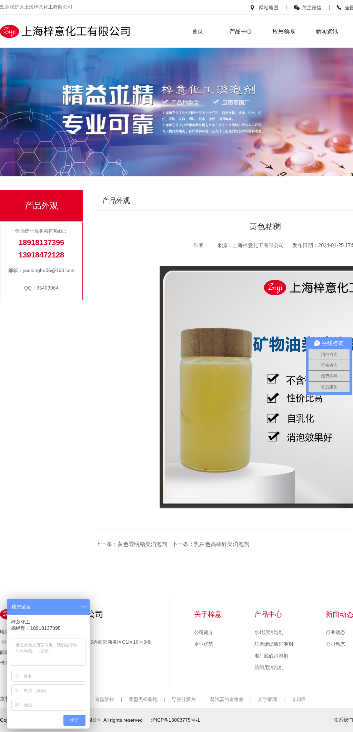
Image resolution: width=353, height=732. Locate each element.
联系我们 (343, 720)
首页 (197, 31)
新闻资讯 (327, 31)
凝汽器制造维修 (227, 699)
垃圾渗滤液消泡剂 (273, 644)
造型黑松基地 (143, 699)
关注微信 (311, 7)
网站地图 (268, 7)
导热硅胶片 (184, 699)
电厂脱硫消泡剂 (271, 655)
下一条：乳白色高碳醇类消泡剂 (210, 544)
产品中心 (241, 31)
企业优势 (203, 644)
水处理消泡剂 (268, 632)
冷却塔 (298, 699)
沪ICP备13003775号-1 (175, 720)
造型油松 (104, 699)
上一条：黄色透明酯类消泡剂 (131, 544)
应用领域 (284, 31)
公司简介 (203, 632)
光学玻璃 (267, 699)
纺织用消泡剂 (268, 667)
